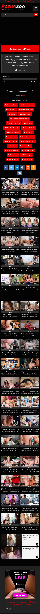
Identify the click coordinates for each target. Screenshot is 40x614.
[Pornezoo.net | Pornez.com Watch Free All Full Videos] (16, 7)
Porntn (19, 1)
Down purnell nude (27, 109)
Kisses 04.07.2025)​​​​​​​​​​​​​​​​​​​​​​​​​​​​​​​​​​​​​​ (28, 141)
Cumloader (11, 109)
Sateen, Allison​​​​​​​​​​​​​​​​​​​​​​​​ (13, 159)
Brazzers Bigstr (12, 105)
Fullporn (26, 1)
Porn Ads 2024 (18, 604)
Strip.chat (25, 539)
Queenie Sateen (29, 150)
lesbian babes (26, 146)
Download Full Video (21, 49)
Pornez (32, 1)
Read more (19, 96)
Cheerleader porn (28, 105)
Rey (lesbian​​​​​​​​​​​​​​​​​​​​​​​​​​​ (13, 155)
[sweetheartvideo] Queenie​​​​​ (20, 118)
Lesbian (13, 114)
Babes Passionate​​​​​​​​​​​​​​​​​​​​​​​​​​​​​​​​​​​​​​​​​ (27, 137)
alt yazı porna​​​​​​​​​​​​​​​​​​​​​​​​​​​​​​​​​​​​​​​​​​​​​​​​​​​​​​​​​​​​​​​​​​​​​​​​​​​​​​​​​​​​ (12, 137)
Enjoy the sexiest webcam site (28, 536)
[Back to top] (34, 608)
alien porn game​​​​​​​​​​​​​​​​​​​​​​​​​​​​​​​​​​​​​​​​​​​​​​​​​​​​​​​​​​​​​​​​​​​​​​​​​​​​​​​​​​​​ (29, 127)
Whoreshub (23, 602)
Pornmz (7, 1)
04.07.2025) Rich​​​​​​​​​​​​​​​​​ (14, 123)
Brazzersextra (10, 602)
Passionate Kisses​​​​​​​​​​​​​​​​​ (12, 150)
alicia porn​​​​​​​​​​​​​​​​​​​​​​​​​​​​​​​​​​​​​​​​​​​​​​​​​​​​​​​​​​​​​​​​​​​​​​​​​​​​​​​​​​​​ (28, 123)
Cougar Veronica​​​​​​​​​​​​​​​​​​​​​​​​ (11, 141)
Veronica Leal (28, 159)
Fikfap (14, 1)
